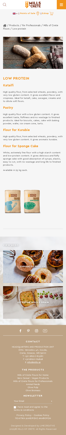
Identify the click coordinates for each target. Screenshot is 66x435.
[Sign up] (51, 402)
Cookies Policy (41, 415)
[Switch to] (15, 13)
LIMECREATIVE (47, 426)
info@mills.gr (34, 362)
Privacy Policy (24, 415)
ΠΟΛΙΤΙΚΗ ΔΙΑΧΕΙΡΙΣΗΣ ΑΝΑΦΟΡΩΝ (33, 418)
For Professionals (31, 25)
